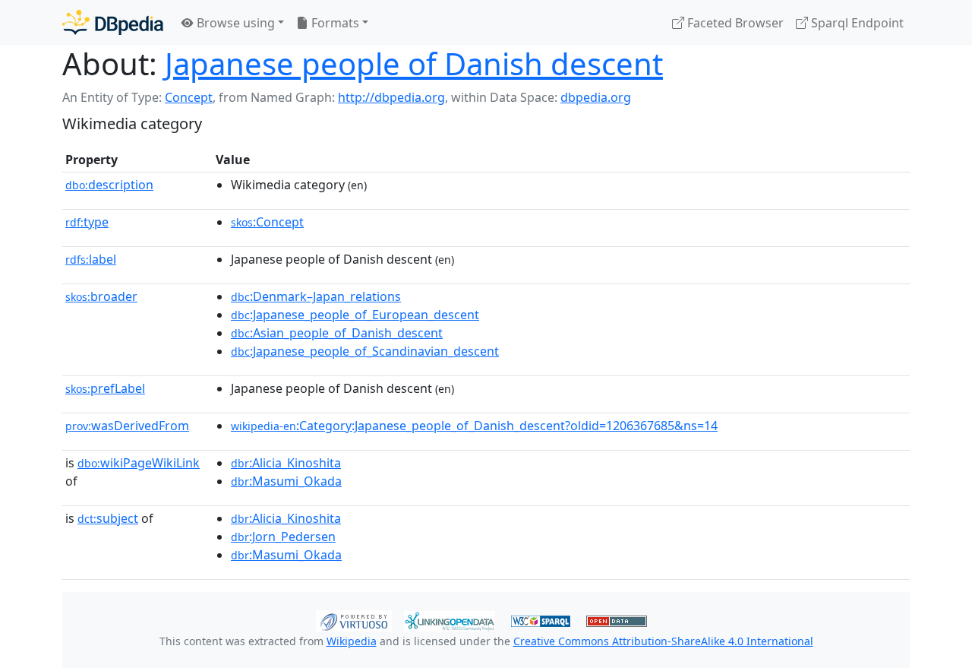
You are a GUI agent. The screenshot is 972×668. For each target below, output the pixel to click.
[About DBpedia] (112, 22)
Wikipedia (352, 641)
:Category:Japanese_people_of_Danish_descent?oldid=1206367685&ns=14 (474, 425)
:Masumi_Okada (286, 481)
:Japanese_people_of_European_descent (355, 314)
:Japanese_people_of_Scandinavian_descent (365, 351)
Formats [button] (333, 22)
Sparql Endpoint (856, 22)
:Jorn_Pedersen (283, 536)
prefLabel (105, 388)
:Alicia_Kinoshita (286, 462)
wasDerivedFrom (127, 425)
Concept (189, 97)
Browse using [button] (234, 22)
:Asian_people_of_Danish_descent (337, 333)
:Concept (267, 222)
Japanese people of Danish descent (414, 63)
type (87, 222)
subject (107, 518)
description (109, 184)
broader (101, 296)
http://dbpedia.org (391, 97)
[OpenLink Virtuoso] (354, 619)
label (90, 259)
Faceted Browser (734, 22)
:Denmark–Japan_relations (316, 296)
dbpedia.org (595, 97)
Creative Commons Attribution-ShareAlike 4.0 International (663, 641)
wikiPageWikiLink (138, 462)
